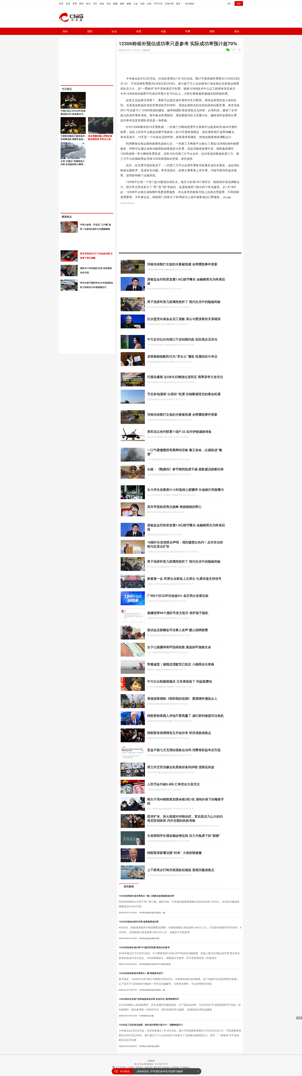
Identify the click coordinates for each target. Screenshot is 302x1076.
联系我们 (139, 1067)
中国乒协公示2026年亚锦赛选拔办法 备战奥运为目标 (73, 114)
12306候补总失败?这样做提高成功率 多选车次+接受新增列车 (149, 998)
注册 (229, 3)
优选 (142, 3)
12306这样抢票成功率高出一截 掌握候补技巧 (141, 973)
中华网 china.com (72, 17)
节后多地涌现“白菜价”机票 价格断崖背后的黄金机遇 (184, 394)
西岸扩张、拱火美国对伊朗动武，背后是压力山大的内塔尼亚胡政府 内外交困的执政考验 (185, 818)
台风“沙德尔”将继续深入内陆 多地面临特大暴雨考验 (73, 164)
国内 (65, 31)
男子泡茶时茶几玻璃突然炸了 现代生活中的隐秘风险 (184, 301)
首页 (61, 3)
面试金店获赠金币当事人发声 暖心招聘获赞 (177, 630)
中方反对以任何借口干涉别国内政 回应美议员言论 (182, 339)
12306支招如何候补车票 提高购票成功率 (139, 921)
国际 (89, 31)
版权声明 (157, 1067)
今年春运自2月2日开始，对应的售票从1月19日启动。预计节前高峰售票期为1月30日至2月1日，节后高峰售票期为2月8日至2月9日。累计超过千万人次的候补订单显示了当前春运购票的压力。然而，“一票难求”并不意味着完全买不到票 (180, 1035)
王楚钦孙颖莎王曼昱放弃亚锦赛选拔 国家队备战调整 (73, 139)
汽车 (95, 3)
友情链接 (175, 1067)
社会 (114, 31)
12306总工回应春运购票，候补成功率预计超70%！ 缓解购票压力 (151, 1024)
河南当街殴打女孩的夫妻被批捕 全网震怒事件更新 (182, 264)
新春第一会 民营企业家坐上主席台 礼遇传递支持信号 (184, 578)
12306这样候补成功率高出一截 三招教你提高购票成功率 (146, 895)
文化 (108, 3)
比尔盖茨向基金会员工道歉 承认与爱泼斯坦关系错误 (184, 318)
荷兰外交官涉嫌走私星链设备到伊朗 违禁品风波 (180, 767)
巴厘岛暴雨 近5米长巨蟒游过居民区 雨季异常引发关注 (185, 376)
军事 (75, 3)
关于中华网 (120, 1067)
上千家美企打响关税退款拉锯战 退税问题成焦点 (180, 869)
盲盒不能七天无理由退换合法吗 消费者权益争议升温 (184, 749)
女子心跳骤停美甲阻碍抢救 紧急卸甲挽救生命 (179, 647)
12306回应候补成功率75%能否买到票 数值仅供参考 (144, 947)
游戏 (102, 3)
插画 (122, 3)
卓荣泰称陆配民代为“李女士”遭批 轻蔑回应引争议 (182, 356)
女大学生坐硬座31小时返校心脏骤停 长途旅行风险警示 (185, 489)
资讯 (68, 3)
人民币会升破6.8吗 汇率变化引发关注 (173, 784)
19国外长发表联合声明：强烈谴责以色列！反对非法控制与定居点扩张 (185, 544)
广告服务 (130, 1067)
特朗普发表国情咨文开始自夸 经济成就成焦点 (179, 732)
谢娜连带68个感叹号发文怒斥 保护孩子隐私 (177, 612)
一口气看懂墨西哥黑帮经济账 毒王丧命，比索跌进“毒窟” (184, 452)
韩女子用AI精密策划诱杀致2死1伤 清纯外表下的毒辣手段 (185, 801)
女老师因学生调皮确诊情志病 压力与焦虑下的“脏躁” (184, 835)
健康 (129, 3)
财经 (81, 3)
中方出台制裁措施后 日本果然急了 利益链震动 (179, 681)
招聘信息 (148, 1067)
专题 (163, 31)
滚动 (236, 31)
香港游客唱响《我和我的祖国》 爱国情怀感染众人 (182, 698)
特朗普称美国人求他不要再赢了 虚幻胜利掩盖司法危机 (185, 715)
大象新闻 (145, 50)
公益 (135, 3)
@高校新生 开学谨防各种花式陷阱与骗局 (160, 1071)
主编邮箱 (151, 1060)
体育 (138, 31)
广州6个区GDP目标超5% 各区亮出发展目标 (177, 595)
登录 (239, 3)
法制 (149, 3)
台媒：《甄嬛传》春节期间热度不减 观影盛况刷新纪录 (185, 469)
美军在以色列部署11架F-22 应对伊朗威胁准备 (179, 431)
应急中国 (169, 3)
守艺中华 (158, 3)
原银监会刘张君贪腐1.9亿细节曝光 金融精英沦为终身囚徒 (186, 281)
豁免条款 (166, 1067)
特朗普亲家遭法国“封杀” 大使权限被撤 (174, 852)
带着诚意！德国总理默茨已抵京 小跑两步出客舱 (180, 664)
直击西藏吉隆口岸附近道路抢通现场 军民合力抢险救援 (100, 139)
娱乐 (88, 3)
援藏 (115, 3)
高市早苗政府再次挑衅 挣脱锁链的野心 (174, 506)
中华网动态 (185, 1067)
